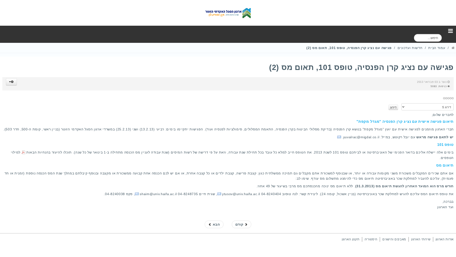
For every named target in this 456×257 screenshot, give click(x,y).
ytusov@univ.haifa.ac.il (241, 194)
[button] (11, 81)
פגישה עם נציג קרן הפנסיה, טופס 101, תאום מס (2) (361, 67)
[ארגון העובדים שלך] (228, 13)
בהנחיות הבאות (38, 152)
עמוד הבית (436, 48)
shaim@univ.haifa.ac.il (158, 194)
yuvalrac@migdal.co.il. (360, 137)
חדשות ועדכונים (410, 48)
